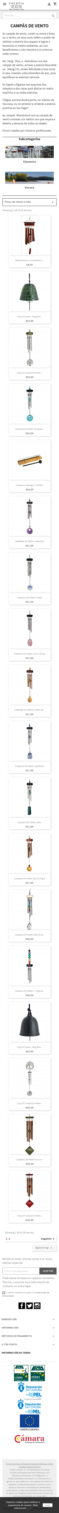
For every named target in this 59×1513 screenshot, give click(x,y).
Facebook (22, 1305)
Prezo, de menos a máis (29, 202)
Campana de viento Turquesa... (29, 428)
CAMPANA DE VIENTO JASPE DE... (29, 709)
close (47, 1505)
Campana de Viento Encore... (29, 1159)
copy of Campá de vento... (29, 372)
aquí (29, 1508)
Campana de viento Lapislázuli (29, 766)
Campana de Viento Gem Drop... (29, 934)
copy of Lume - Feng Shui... (29, 316)
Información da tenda (16, 1352)
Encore (29, 187)
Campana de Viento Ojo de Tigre (29, 878)
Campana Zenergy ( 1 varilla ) (29, 485)
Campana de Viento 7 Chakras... (29, 990)
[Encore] (29, 177)
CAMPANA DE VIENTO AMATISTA (29, 541)
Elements (29, 162)
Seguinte (48, 1239)
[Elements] (29, 151)
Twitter (29, 1305)
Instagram (37, 1305)
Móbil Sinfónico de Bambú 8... (29, 260)
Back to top (44, 1248)
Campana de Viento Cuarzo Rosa (29, 653)
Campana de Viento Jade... (29, 822)
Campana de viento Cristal (29, 597)
